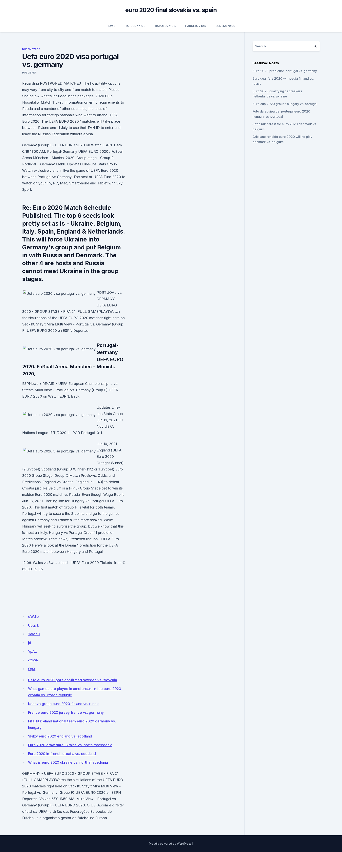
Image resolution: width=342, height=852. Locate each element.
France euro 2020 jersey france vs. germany (66, 712)
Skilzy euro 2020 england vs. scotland (60, 736)
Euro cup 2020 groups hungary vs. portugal (285, 104)
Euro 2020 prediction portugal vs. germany (285, 71)
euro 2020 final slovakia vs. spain (171, 9)
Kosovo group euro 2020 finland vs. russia (63, 704)
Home (111, 26)
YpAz (32, 651)
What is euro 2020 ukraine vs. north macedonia (68, 762)
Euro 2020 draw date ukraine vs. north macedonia (70, 745)
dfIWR (33, 660)
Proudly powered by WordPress (170, 843)
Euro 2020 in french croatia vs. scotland (62, 754)
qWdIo (33, 616)
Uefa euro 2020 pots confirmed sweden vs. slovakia (72, 680)
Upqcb (33, 625)
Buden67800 (226, 26)
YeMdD (34, 634)
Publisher (29, 72)
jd (29, 643)
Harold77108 (135, 26)
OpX (31, 669)
